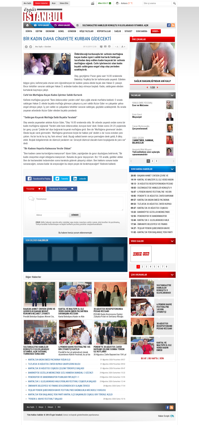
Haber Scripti (163, 416)
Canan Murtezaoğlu (140, 127)
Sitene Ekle (64, 3)
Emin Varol (137, 115)
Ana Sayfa (27, 3)
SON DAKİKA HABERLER (141, 169)
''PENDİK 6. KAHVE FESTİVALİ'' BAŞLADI (45, 399)
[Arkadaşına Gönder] (105, 46)
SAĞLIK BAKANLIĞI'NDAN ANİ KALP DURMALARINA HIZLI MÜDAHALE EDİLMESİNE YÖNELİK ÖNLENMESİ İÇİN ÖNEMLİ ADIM (152, 82)
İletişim (50, 407)
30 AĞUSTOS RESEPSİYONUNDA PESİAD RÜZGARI (152, 185)
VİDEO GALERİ (137, 241)
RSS (59, 407)
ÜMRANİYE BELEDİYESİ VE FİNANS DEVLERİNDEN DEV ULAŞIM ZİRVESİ (59, 386)
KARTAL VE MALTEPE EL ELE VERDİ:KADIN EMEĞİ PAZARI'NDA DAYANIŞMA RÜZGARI (152, 181)
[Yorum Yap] (101, 46)
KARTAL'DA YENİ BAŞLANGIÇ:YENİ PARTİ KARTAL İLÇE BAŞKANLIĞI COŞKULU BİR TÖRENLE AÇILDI (70, 394)
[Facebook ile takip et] (169, 25)
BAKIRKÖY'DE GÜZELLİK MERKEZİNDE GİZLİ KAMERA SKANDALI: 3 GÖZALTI (60, 372)
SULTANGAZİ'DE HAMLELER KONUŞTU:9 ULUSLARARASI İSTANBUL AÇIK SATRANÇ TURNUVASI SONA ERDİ (164, 289)
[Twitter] (30, 46)
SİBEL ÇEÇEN (143, 140)
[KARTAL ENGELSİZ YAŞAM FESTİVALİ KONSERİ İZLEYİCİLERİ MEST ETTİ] (141, 254)
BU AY (143, 358)
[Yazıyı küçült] (116, 46)
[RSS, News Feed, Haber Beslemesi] (173, 25)
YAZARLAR (136, 95)
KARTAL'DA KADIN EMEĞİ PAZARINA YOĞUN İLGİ (49, 359)
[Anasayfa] (27, 25)
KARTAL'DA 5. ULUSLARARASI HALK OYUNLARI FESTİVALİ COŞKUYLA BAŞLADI (62, 381)
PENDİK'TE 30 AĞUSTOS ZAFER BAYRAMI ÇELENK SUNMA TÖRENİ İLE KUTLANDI (152, 198)
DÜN (162, 358)
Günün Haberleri (41, 3)
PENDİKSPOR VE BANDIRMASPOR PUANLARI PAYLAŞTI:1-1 (53, 377)
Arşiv (54, 3)
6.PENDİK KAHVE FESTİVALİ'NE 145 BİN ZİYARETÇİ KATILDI (151, 194)
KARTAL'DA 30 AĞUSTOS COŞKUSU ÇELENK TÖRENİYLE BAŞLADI (56, 368)
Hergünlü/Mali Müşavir (146, 152)
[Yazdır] (109, 46)
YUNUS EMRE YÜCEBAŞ (142, 104)
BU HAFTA (153, 358)
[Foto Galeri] (42, 25)
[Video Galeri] (62, 25)
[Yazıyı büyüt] (123, 46)
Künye (41, 407)
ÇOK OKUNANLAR (139, 274)
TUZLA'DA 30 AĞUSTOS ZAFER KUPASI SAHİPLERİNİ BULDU (54, 364)
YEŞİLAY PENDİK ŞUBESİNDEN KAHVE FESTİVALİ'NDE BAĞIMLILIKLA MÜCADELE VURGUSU (67, 390)
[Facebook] (26, 46)
